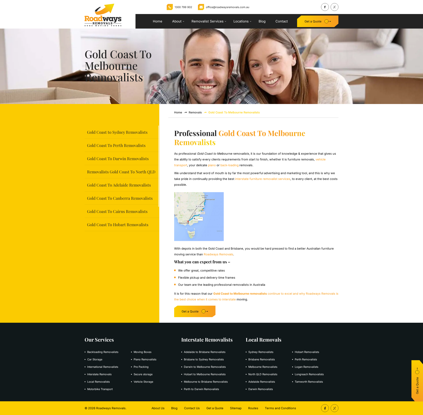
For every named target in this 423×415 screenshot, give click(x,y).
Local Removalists (98, 381)
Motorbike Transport (100, 389)
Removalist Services (208, 21)
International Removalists (102, 366)
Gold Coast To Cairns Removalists (117, 211)
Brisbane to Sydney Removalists (204, 359)
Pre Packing (141, 366)
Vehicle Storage (143, 381)
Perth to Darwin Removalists (201, 389)
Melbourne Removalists (262, 366)
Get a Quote (313, 21)
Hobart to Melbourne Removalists (205, 374)
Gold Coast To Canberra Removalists (120, 198)
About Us (158, 408)
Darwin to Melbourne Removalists (205, 366)
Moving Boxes (142, 352)
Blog (262, 21)
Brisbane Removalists (261, 359)
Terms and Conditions (280, 408)
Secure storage (143, 374)
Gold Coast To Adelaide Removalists (119, 185)
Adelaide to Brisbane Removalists (204, 352)
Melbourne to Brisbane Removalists (206, 381)
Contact (281, 21)
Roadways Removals (218, 254)
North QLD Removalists (262, 374)
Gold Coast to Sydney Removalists (117, 132)
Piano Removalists (145, 359)
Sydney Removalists (260, 352)
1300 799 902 (183, 7)
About (177, 21)
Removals (195, 112)
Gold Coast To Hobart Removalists (117, 224)
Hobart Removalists (307, 352)
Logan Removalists (306, 366)
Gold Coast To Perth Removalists (116, 145)
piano (212, 165)
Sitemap (236, 408)
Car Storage (94, 359)
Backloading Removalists (102, 352)
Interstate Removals (99, 374)
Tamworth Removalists (309, 381)
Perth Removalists (306, 359)
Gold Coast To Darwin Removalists (118, 158)
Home (157, 21)
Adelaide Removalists (261, 381)
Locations (241, 21)
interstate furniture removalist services (262, 179)
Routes (253, 408)
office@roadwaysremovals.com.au (227, 7)
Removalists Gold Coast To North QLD (121, 171)
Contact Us (192, 408)
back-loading (229, 165)
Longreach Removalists (309, 374)
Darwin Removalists (260, 389)
